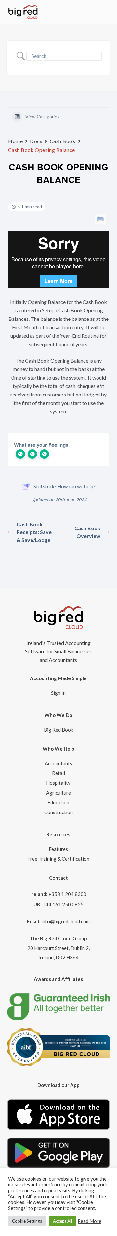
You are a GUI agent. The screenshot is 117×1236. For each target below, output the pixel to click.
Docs (36, 141)
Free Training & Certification (58, 859)
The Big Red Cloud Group (58, 938)
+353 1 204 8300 (67, 894)
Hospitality (58, 783)
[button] (106, 12)
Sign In (58, 693)
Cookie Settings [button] (27, 1221)
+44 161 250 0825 (63, 904)
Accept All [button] (62, 1221)
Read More (89, 1221)
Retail (58, 773)
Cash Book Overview (87, 532)
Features (58, 849)
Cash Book (63, 141)
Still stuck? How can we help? (64, 486)
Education (58, 802)
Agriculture (58, 793)
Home (15, 141)
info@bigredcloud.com (65, 921)
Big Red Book (58, 730)
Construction (58, 812)
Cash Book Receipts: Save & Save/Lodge (34, 532)
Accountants (58, 763)
